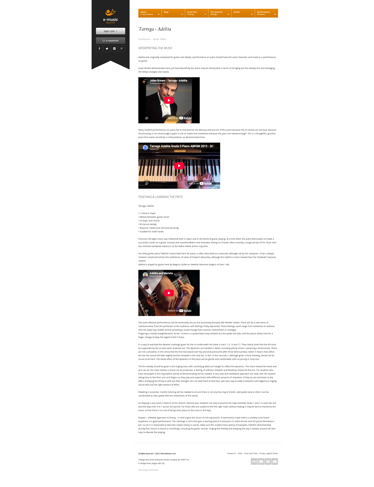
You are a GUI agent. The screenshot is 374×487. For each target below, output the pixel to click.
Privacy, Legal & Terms (269, 453)
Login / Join (109, 31)
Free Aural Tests (251, 453)
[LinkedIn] (114, 48)
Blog (166, 12)
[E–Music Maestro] (110, 16)
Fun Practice (217, 13)
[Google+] (121, 48)
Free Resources (144, 39)
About (147, 13)
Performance (263, 13)
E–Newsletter (112, 40)
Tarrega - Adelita (159, 39)
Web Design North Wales (148, 470)
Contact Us (231, 453)
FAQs (240, 453)
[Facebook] (99, 48)
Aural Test (192, 13)
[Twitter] (106, 48)
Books (237, 12)
